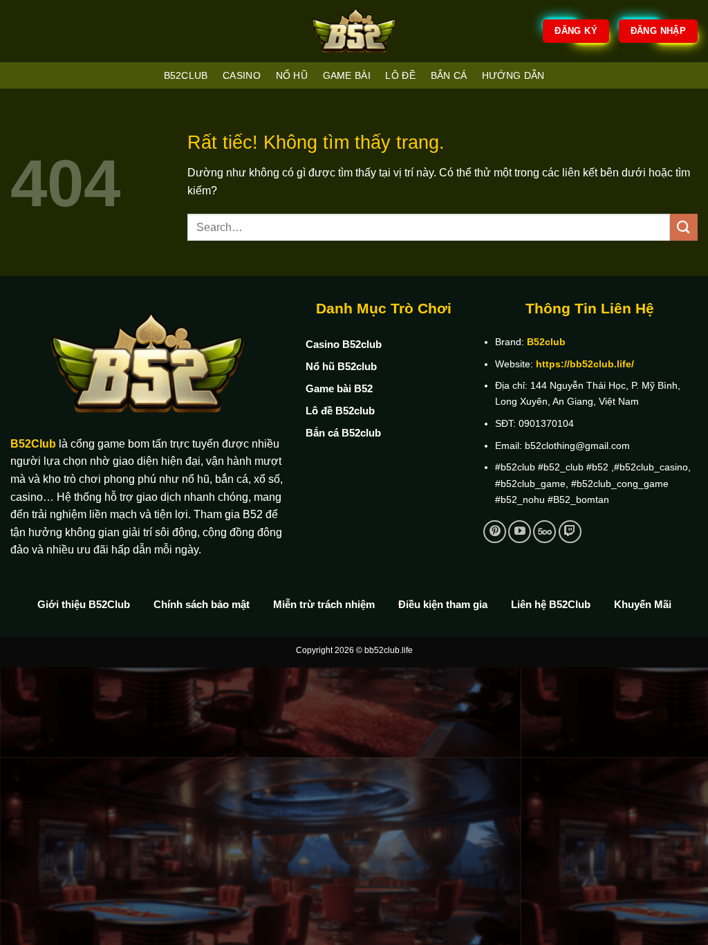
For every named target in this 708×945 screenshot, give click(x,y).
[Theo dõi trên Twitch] (570, 531)
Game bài (347, 75)
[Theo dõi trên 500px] (544, 531)
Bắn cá (449, 75)
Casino (242, 75)
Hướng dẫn (513, 75)
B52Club (33, 444)
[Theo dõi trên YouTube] (519, 531)
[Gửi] (684, 227)
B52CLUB (186, 75)
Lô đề (400, 75)
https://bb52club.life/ (585, 363)
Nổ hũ (292, 75)
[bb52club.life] (354, 31)
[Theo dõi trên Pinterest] (494, 531)
